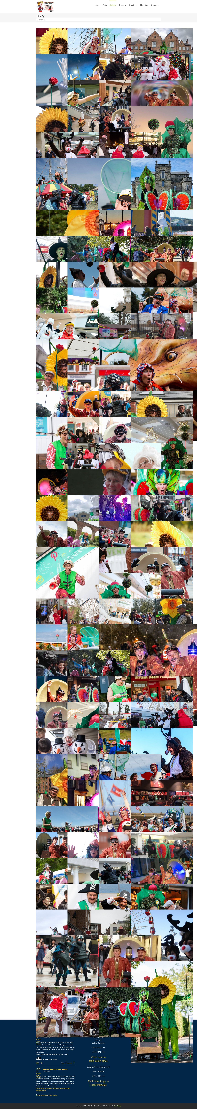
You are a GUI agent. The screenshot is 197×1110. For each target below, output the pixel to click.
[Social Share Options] (74, 1063)
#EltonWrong (57, 1088)
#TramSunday (40, 1088)
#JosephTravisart (41, 1091)
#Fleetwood (48, 1088)
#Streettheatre (65, 1088)
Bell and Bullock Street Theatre (55, 1069)
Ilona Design (117, 1106)
